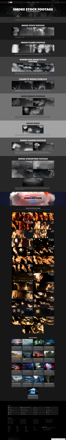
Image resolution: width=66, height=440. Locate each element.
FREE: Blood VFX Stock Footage (49, 419)
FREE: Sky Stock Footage (35, 422)
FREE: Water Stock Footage (36, 423)
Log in (34, 428)
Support (38, 2)
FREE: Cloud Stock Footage (23, 420)
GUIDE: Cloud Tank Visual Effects (11, 419)
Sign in (57, 0)
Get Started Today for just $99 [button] (33, 201)
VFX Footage (28, 2)
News (25, 428)
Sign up (34, 429)
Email (17, 429)
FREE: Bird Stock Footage (35, 419)
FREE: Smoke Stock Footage (49, 422)
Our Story (26, 429)
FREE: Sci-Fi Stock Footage (23, 422)
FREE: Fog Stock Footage (10, 421)
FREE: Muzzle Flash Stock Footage (49, 421)
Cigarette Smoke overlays (18, 90)
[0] (58, 2)
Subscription (33, 2)
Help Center (18, 428)
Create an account (53, 0)
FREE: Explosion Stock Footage (49, 420)
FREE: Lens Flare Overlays (23, 421)
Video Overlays (9, 428)
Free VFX (9, 429)
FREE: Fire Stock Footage (10, 420)
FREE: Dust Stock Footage (35, 420)
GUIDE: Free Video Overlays (23, 419)
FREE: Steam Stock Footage (23, 423)
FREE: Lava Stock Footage (36, 421)
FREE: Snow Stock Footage (10, 423)
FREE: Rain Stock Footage (10, 422)
